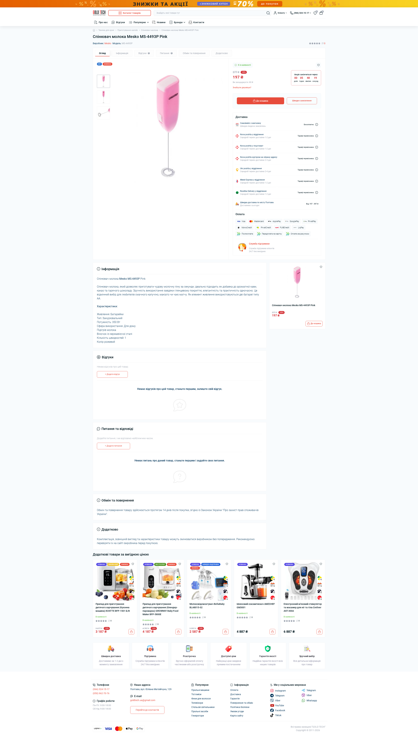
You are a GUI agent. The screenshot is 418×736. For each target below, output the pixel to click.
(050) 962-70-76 (101, 693)
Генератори (197, 715)
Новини (161, 22)
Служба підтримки (259, 243)
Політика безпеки (239, 707)
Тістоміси (196, 694)
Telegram (311, 690)
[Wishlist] (133, 564)
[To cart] (131, 632)
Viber (309, 695)
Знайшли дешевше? (242, 87)
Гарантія (235, 698)
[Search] (268, 13)
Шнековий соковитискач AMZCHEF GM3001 (256, 606)
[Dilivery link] (316, 124)
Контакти (198, 22)
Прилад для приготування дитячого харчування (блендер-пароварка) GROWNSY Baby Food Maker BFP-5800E (160, 609)
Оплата (234, 690)
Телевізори (197, 703)
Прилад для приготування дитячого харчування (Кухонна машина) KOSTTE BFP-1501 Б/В (113, 607)
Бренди (178, 22)
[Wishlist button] (318, 65)
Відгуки (120, 22)
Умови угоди (237, 711)
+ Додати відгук (112, 374)
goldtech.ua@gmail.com (142, 700)
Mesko (107, 43)
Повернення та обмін (241, 703)
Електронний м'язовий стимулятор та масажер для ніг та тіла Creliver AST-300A (303, 607)
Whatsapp (311, 700)
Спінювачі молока (149, 30)
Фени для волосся (201, 698)
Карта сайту (236, 715)
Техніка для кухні (106, 30)
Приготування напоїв (127, 30)
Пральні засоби (199, 711)
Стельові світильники (203, 707)
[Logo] (99, 13)
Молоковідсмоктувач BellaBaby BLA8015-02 (207, 606)
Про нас (103, 22)
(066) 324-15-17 (101, 689)
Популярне (140, 22)
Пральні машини (200, 690)
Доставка (235, 694)
